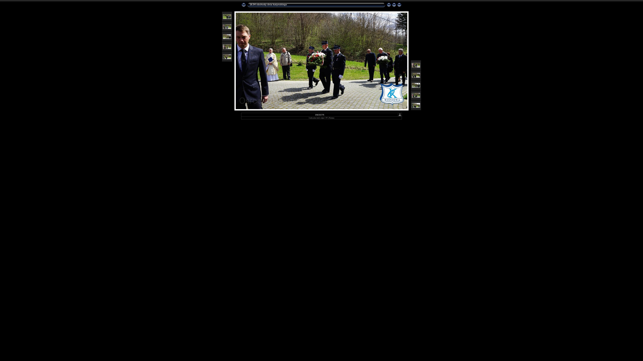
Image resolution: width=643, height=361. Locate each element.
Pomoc (331, 118)
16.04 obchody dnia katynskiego (268, 4)
